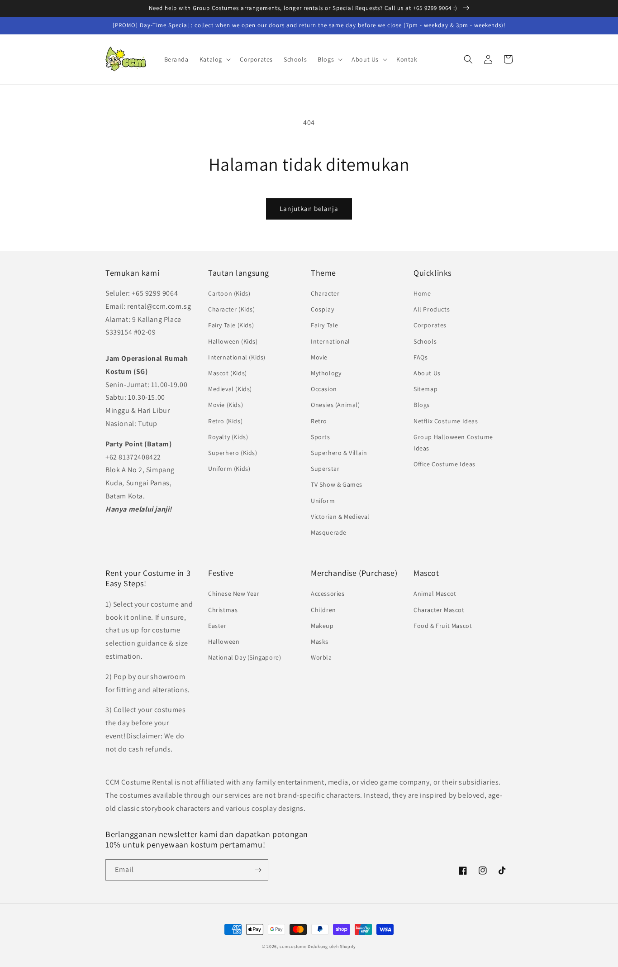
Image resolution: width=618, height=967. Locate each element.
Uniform (323, 501)
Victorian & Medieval (340, 516)
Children (323, 610)
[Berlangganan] (258, 870)
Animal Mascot (435, 593)
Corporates (430, 325)
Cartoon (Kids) (229, 293)
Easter (217, 626)
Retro (319, 421)
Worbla (321, 657)
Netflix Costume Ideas (446, 421)
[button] (214, 59)
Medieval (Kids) (230, 389)
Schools (425, 341)
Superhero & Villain (339, 453)
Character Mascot (439, 610)
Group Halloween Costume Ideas (453, 442)
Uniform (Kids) (229, 468)
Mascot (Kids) (227, 373)
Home (422, 293)
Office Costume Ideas (444, 464)
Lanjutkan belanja (309, 208)
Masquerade (329, 532)
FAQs (421, 357)
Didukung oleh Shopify (332, 946)
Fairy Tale (324, 325)
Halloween (223, 641)
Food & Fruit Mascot (443, 626)
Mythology (326, 373)
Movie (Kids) (225, 405)
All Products (432, 309)
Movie (319, 357)
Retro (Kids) (225, 421)
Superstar (325, 468)
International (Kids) (237, 357)
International (330, 341)
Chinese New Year (234, 593)
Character (325, 293)
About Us (427, 373)
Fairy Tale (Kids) (231, 325)
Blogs (422, 405)
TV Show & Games (336, 484)
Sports (320, 437)
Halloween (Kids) (233, 341)
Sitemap (425, 389)
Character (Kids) (231, 309)
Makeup (322, 626)
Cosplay (322, 309)
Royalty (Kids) (228, 437)
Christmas (223, 610)
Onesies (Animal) (335, 405)
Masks (319, 641)
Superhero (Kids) (232, 453)
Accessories (328, 593)
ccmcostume (293, 946)
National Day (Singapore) (244, 657)
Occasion (324, 389)
